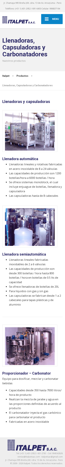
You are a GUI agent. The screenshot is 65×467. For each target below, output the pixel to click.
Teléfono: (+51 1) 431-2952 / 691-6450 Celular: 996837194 (32, 8)
